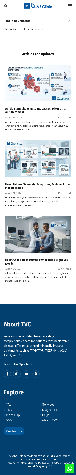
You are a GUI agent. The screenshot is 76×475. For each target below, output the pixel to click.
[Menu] (70, 6)
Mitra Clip (12, 415)
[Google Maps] (36, 374)
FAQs (45, 415)
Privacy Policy (12, 462)
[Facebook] (7, 374)
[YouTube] (26, 374)
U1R (50, 466)
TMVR (9, 409)
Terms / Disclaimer (29, 462)
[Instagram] (17, 374)
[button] (69, 21)
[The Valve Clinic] (38, 5)
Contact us (14, 431)
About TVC (49, 420)
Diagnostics (50, 409)
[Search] (5, 6)
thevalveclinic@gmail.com (18, 364)
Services (47, 404)
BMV (9, 420)
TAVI (8, 404)
